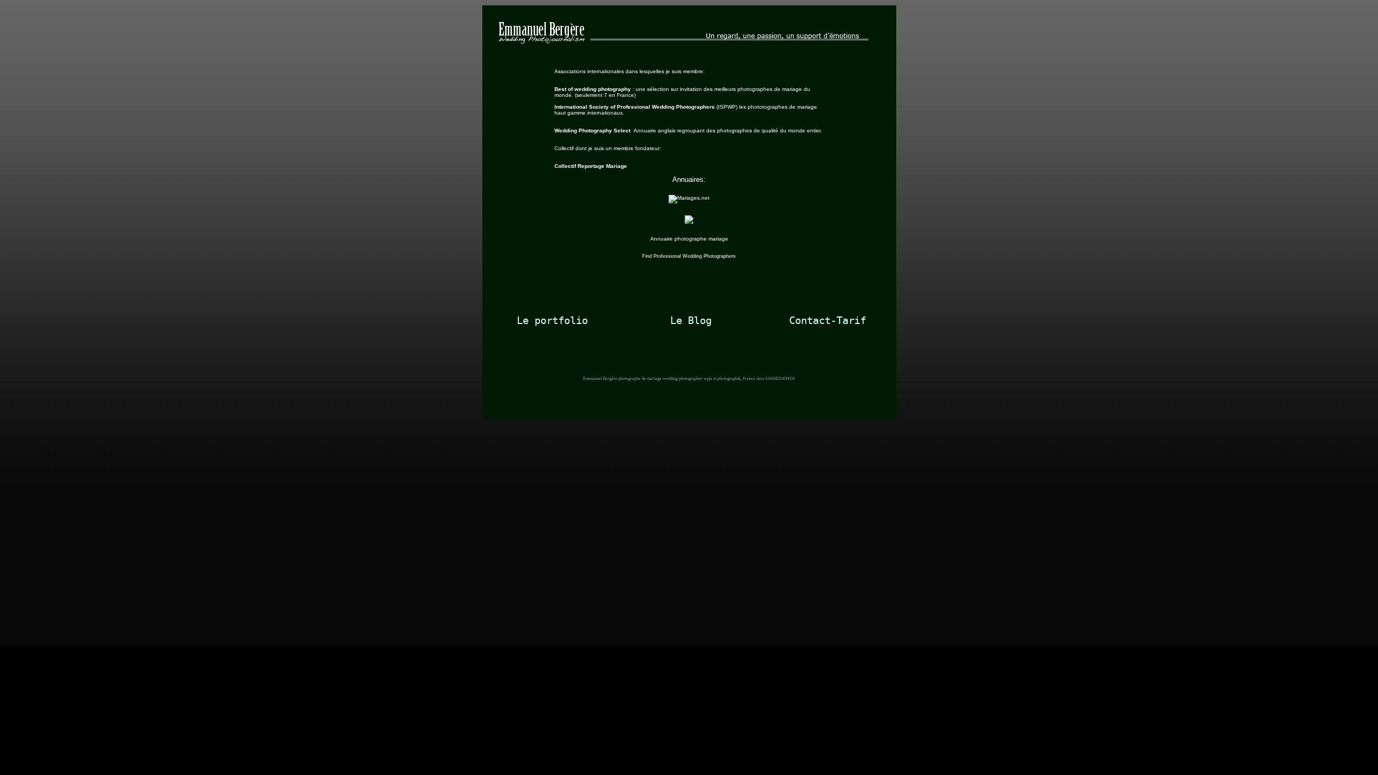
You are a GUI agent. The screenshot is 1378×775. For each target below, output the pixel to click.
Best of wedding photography (592, 89)
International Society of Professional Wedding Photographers (635, 107)
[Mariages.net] (689, 198)
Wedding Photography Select (594, 130)
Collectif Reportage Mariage (590, 166)
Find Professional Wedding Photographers (689, 256)
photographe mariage (701, 239)
